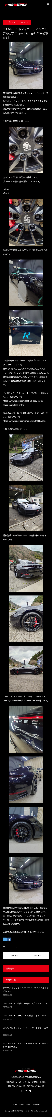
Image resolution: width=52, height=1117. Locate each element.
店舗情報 (36, 1104)
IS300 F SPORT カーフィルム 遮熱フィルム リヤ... (25, 1015)
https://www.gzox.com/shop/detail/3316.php (24, 420)
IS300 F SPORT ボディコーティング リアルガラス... (26, 1003)
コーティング (10, 22)
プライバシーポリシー (21, 1104)
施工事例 (20, 946)
